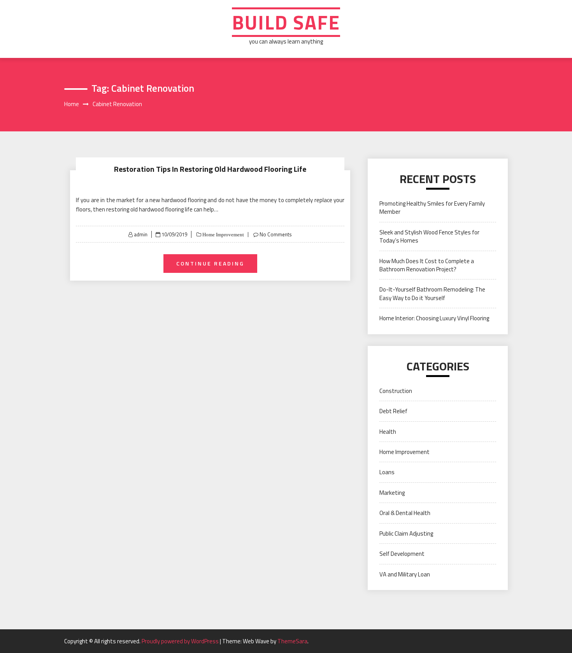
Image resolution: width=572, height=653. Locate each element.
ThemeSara (292, 641)
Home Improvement (222, 234)
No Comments (276, 234)
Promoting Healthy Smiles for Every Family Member (432, 207)
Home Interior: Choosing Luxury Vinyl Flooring (434, 318)
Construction (395, 390)
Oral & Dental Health (404, 512)
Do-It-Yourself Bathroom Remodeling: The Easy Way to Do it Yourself (432, 293)
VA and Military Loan (404, 574)
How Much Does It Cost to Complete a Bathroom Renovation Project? (426, 265)
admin (140, 234)
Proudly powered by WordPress (181, 641)
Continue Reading (210, 263)
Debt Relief (393, 411)
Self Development (402, 553)
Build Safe (286, 22)
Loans (387, 472)
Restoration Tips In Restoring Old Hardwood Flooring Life (210, 169)
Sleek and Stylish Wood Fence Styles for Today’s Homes (429, 236)
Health (387, 431)
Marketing (392, 492)
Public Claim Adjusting (406, 533)
